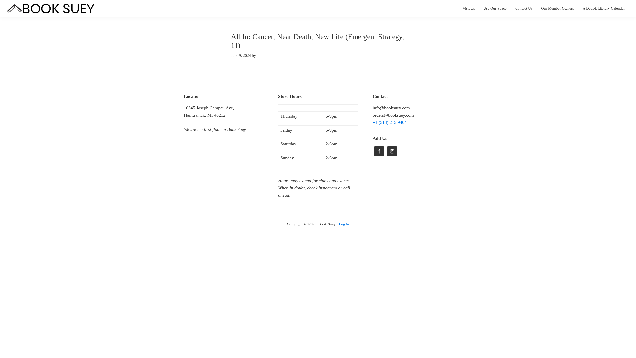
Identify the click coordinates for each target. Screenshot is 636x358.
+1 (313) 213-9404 (390, 122)
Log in (344, 224)
